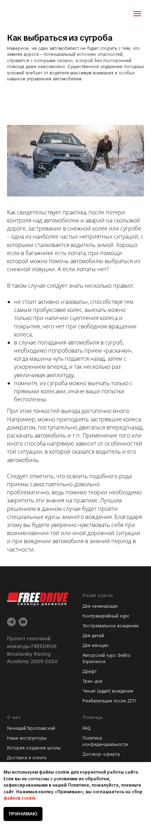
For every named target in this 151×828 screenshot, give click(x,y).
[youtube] (23, 621)
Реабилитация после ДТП (109, 701)
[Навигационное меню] (137, 13)
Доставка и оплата (26, 758)
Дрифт (90, 671)
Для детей (93, 636)
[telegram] (11, 621)
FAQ (87, 728)
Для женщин (96, 645)
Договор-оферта (101, 754)
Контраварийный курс (106, 616)
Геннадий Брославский (31, 728)
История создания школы (34, 748)
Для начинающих (100, 606)
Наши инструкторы (27, 738)
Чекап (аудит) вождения (108, 691)
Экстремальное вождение (111, 626)
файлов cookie (20, 798)
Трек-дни (92, 681)
